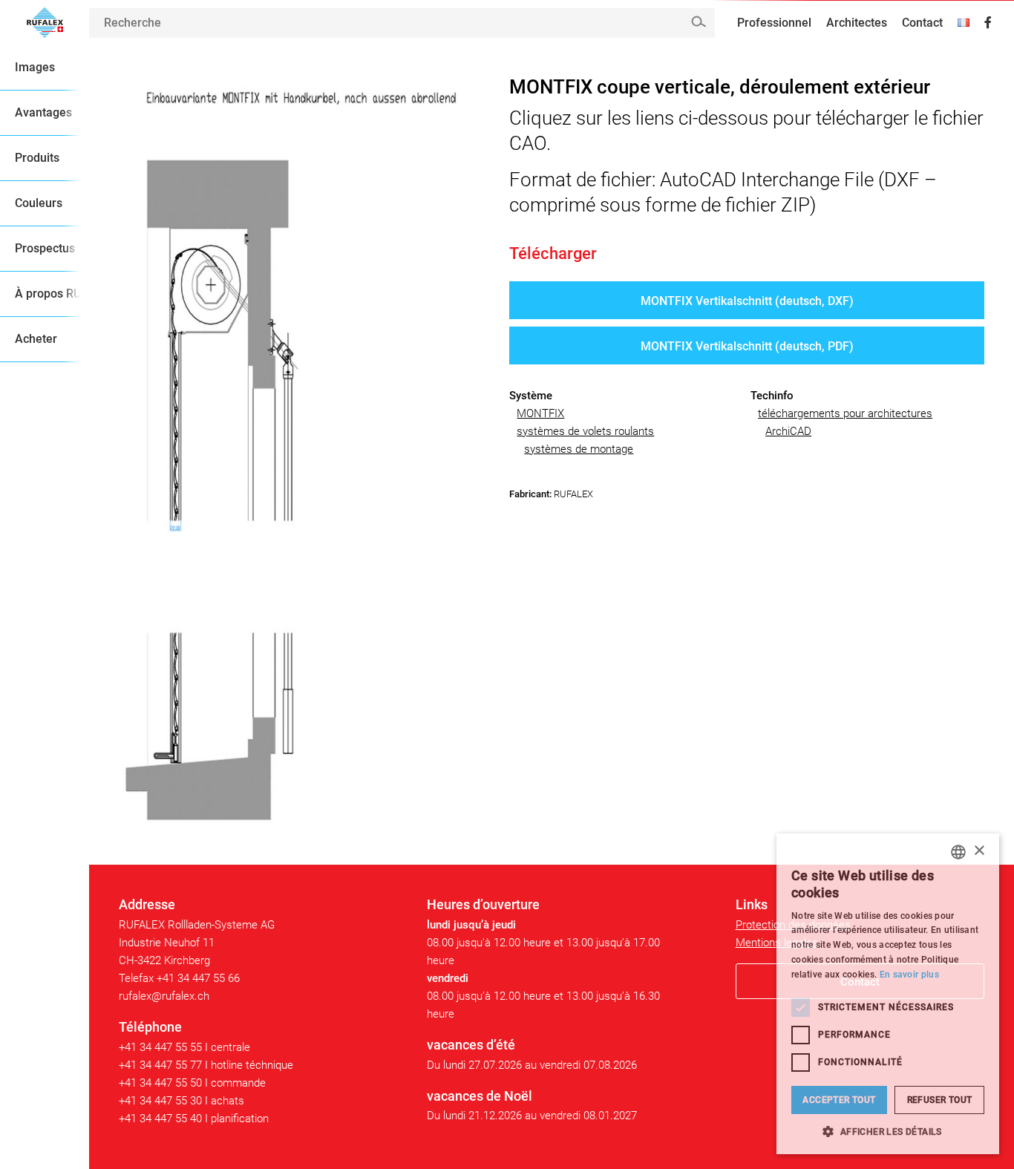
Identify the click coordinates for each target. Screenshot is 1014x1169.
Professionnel (774, 23)
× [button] (978, 851)
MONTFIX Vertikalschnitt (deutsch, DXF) (747, 301)
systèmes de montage (578, 449)
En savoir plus (909, 974)
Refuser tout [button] (939, 1100)
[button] (887, 1131)
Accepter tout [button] (838, 1100)
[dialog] (887, 994)
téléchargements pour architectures (845, 413)
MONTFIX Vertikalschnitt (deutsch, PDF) (747, 346)
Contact (922, 23)
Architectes (856, 23)
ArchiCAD (788, 431)
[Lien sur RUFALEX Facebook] (988, 23)
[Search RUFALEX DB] (698, 21)
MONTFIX (540, 413)
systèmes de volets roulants (585, 431)
